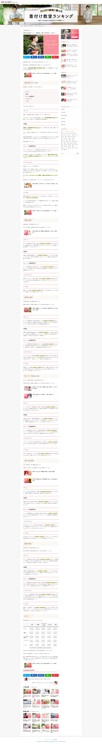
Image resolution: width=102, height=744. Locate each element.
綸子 (65, 143)
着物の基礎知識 (26, 30)
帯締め (70, 138)
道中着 (70, 146)
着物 (68, 141)
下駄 (71, 133)
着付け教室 (63, 112)
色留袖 (70, 144)
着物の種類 (32, 670)
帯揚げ (66, 138)
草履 (73, 144)
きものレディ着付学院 (70, 131)
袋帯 (62, 146)
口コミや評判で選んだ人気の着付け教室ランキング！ (50, 741)
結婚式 (77, 141)
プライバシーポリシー (48, 739)
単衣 (66, 136)
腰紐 (62, 144)
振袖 (73, 138)
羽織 (72, 143)
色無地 (66, 144)
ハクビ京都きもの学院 (65, 133)
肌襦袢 (75, 143)
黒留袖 (66, 149)
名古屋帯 (70, 136)
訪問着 (66, 146)
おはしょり (63, 131)
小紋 (62, 138)
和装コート (75, 136)
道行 (73, 146)
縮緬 (68, 143)
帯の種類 (62, 109)
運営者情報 (55, 739)
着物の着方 (63, 118)
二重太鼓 (75, 133)
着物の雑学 (63, 124)
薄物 (77, 144)
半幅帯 (63, 136)
